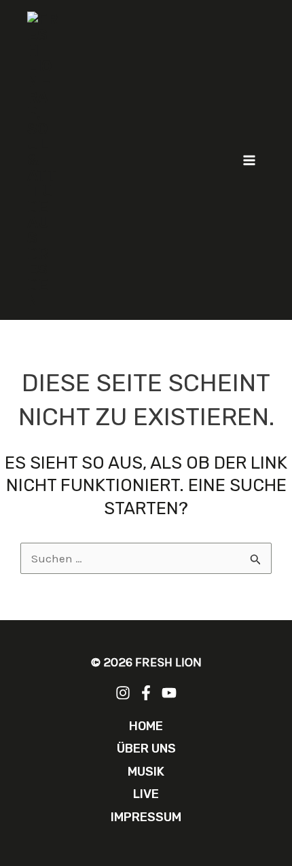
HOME (146, 726)
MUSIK (146, 771)
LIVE (146, 794)
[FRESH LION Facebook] (146, 692)
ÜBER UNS (146, 748)
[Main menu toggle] (250, 160)
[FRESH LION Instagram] (122, 692)
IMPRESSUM (146, 817)
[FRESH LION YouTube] (169, 692)
